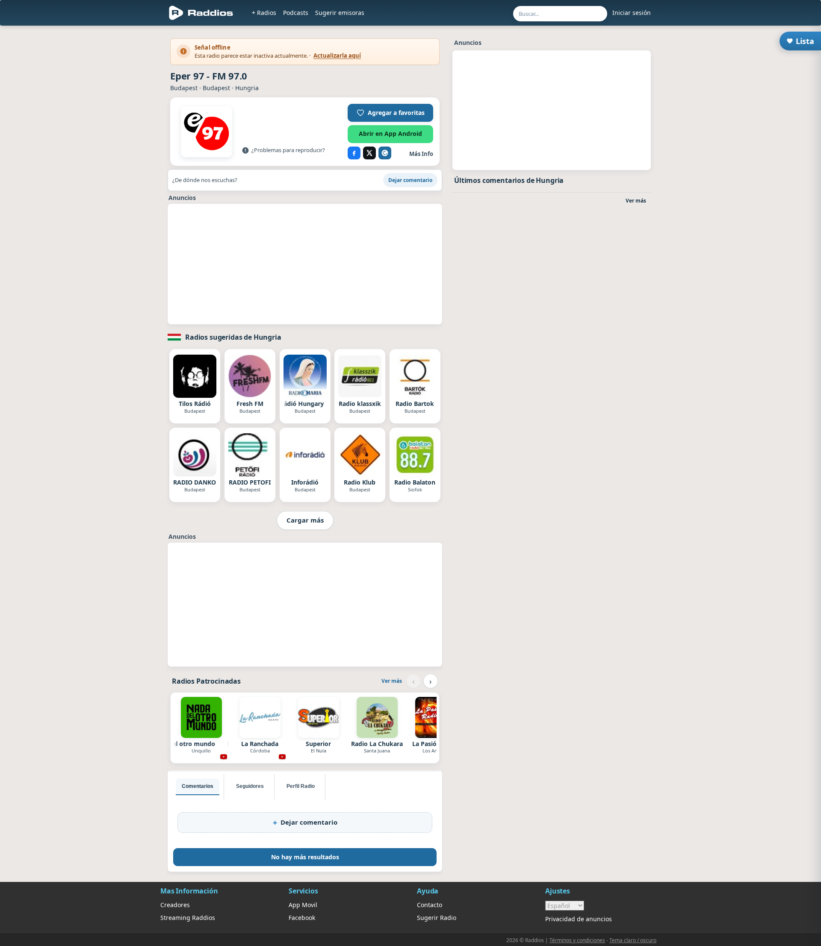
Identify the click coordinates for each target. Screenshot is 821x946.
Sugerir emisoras (339, 13)
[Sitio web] (384, 153)
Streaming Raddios (187, 918)
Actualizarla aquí (337, 55)
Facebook (302, 918)
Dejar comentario (410, 180)
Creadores (175, 905)
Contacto (429, 905)
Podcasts (295, 13)
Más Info (421, 154)
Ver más (391, 681)
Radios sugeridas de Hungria (233, 337)
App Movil (303, 905)
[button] (390, 113)
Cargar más (305, 520)
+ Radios (264, 13)
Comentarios (197, 786)
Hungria (247, 88)
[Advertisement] (121, 159)
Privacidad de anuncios (578, 919)
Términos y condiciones (577, 940)
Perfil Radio (300, 786)
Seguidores (250, 786)
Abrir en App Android (390, 133)
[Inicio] (201, 13)
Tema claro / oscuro (632, 940)
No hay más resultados (305, 857)
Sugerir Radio (436, 918)
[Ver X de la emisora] (369, 153)
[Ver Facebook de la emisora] (354, 153)
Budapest (184, 88)
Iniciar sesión (631, 13)
